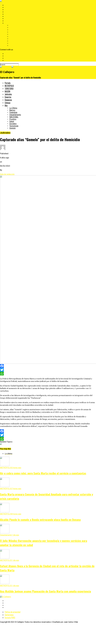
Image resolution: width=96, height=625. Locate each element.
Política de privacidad (12, 612)
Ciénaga (8, 21)
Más (6, 23)
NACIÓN (8, 12)
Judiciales (9, 14)
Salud (11, 39)
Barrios (12, 27)
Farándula (13, 30)
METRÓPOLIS (10, 7)
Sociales (13, 41)
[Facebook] (48, 366)
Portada (8, 5)
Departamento (15, 32)
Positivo (12, 36)
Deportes (8, 16)
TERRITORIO (10, 10)
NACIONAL (13, 34)
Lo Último (13, 25)
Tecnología (13, 43)
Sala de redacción (7, 174)
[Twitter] (48, 370)
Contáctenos (9, 614)
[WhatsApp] (48, 373)
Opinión (12, 45)
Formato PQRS (10, 617)
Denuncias (9, 19)
